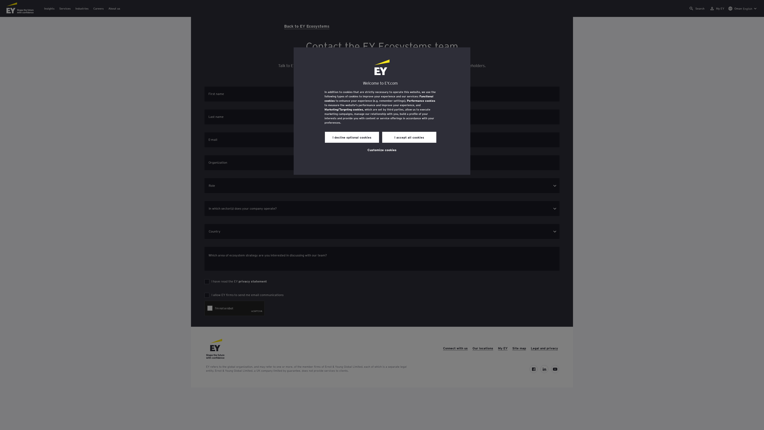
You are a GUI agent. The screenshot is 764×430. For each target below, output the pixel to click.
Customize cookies (382, 150)
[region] (382, 111)
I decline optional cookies (351, 137)
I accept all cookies (409, 137)
